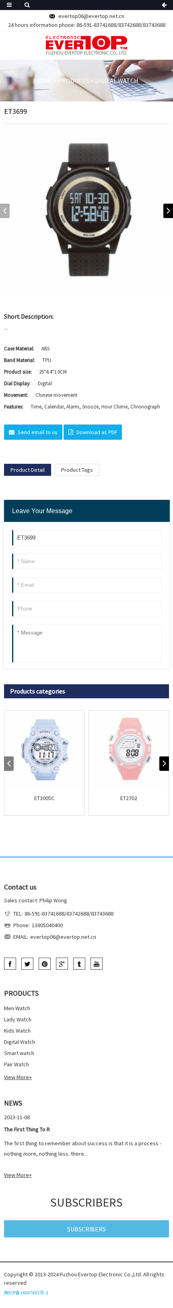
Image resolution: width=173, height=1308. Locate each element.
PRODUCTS (73, 81)
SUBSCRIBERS (86, 1229)
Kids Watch (17, 1030)
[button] (168, 211)
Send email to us (38, 432)
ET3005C (44, 798)
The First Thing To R (27, 1129)
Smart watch (19, 1053)
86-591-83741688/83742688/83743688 (120, 24)
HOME (43, 81)
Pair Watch (16, 1064)
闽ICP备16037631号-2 (26, 1293)
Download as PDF (96, 432)
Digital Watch (116, 81)
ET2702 (128, 798)
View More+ (18, 1077)
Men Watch (17, 1008)
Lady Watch (17, 1019)
